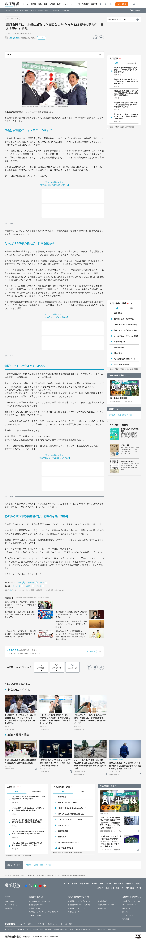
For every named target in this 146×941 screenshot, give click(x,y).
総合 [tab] (116, 63)
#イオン (130, 415)
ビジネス (9, 11)
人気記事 (114, 58)
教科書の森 (102, 908)
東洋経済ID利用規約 (83, 929)
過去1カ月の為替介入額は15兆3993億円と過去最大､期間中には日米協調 (20, 761)
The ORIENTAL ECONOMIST (40, 901)
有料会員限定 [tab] (131, 63)
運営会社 (31, 924)
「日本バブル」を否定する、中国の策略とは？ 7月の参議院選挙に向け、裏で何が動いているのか (20, 634)
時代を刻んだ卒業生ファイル (124, 359)
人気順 (52, 4)
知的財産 (48, 929)
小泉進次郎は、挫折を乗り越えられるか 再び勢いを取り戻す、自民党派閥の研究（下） (20, 614)
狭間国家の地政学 (127, 461)
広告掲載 (68, 924)
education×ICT (10, 901)
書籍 (93, 4)
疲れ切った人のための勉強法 (129, 430)
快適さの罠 (125, 445)
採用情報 (41, 924)
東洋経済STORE (35, 908)
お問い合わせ (112, 929)
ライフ (47, 11)
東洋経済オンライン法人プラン (79, 901)
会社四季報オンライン (37, 905)
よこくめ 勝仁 (14, 38)
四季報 (84, 4)
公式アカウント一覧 (55, 924)
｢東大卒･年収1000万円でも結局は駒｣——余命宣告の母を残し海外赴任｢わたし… (126, 70)
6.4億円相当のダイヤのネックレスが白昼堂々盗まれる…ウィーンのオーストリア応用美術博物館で (55, 763)
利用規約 (125, 919)
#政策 (42, 583)
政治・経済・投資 (22, 11)
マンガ (65, 4)
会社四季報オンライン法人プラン (80, 905)
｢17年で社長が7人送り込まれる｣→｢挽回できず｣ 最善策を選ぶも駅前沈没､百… (126, 81)
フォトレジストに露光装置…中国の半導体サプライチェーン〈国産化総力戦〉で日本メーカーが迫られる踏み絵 (110, 823)
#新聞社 (28, 586)
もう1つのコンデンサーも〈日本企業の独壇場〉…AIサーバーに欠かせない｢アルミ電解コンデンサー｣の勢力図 (111, 841)
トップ (25, 4)
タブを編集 (136, 11)
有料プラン (126, 908)
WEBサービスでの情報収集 (14, 929)
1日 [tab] (117, 308)
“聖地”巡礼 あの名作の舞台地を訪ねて (126, 324)
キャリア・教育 (37, 11)
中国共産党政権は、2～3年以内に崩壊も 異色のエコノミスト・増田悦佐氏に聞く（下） (71, 624)
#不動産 (112, 415)
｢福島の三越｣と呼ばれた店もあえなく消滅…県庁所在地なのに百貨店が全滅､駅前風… (126, 93)
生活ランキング (120, 342)
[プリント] (101, 37)
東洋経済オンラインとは (117, 19)
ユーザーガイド (128, 915)
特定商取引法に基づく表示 (63, 929)
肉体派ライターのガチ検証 (124, 319)
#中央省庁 (16, 586)
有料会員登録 (121, 4)
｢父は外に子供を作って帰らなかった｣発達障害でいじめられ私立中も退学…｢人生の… (126, 105)
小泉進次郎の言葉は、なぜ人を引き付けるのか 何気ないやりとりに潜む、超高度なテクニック (71, 614)
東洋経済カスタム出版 (106, 905)
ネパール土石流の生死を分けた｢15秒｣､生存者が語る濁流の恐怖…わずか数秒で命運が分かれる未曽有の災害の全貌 (90, 764)
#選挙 (20, 583)
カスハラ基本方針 (99, 929)
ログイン (135, 4)
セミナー (74, 4)
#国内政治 (30, 583)
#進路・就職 (121, 415)
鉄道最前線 (118, 313)
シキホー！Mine (35, 915)
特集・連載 (42, 4)
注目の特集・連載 (116, 375)
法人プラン (126, 912)
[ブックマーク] (95, 37)
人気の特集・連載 (118, 303)
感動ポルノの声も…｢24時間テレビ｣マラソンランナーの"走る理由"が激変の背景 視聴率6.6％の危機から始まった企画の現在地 (71, 635)
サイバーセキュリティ (13, 905)
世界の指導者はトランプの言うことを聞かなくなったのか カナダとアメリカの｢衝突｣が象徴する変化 (125, 766)
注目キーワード (115, 409)
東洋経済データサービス (77, 908)
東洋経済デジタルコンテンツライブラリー (44, 912)
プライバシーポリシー (35, 929)
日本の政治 (118, 353)
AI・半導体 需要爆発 (121, 364)
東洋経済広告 (103, 901)
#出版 (39, 586)
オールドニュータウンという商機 (126, 336)
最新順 (33, 4)
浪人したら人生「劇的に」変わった (126, 330)
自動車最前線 (119, 347)
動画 (59, 4)
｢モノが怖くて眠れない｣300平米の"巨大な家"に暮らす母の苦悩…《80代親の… (126, 116)
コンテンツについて (129, 905)
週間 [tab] (131, 308)
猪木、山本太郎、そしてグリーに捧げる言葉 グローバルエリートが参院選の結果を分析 (20, 604)
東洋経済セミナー (74, 912)
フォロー (41, 38)
